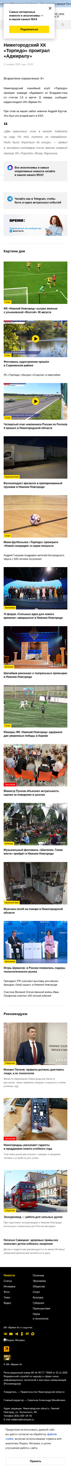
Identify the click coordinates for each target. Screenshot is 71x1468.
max (33, 1334)
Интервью (9, 1286)
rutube (27, 1334)
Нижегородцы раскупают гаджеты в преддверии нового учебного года (28, 1143)
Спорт (36, 1291)
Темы (7, 1297)
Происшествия (41, 1308)
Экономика (39, 1280)
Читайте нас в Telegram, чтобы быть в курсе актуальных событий (38, 200)
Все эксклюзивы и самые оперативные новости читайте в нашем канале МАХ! (35, 171)
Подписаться (29, 29)
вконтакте (5, 1334)
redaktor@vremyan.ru (22, 1419)
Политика (38, 1275)
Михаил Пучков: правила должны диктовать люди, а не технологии (34, 1068)
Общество (39, 1286)
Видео (7, 1302)
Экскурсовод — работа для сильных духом (33, 1213)
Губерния (38, 1302)
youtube (11, 1334)
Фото (7, 1291)
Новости (9, 1275)
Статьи (8, 1280)
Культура (38, 1297)
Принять (35, 1461)
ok (22, 1334)
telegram (16, 1334)
